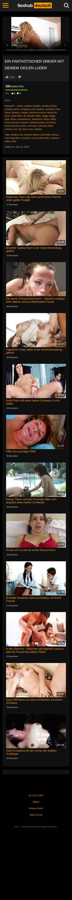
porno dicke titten (40, 138)
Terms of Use (36, 815)
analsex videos (31, 134)
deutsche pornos (37, 112)
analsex (40, 109)
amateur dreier (49, 106)
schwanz (32, 126)
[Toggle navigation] (5, 5)
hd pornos (26, 138)
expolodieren (24, 119)
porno (24, 126)
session (9, 129)
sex (15, 129)
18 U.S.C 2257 (36, 795)
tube (14, 141)
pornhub (15, 126)
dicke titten (17, 116)
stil (19, 129)
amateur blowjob (32, 106)
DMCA (36, 802)
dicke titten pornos (49, 134)
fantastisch (37, 119)
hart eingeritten (12, 138)
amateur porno (12, 109)
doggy (45, 116)
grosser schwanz (20, 122)
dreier (13, 119)
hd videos (51, 122)
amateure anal (28, 109)
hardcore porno (37, 122)
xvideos (38, 129)
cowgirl (24, 112)
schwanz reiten (45, 126)
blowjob (16, 112)
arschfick (49, 109)
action (20, 106)
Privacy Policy (36, 808)
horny (7, 126)
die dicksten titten (32, 116)
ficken (46, 119)
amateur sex (17, 134)
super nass (27, 129)
